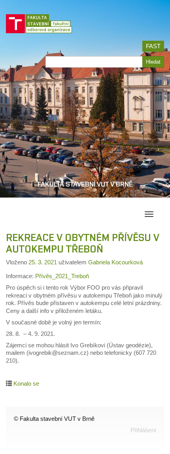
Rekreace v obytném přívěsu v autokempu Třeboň (82, 243)
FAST (153, 46)
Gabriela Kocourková (115, 262)
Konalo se (26, 383)
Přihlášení (143, 430)
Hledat (153, 62)
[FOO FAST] (42, 26)
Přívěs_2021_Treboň (62, 276)
